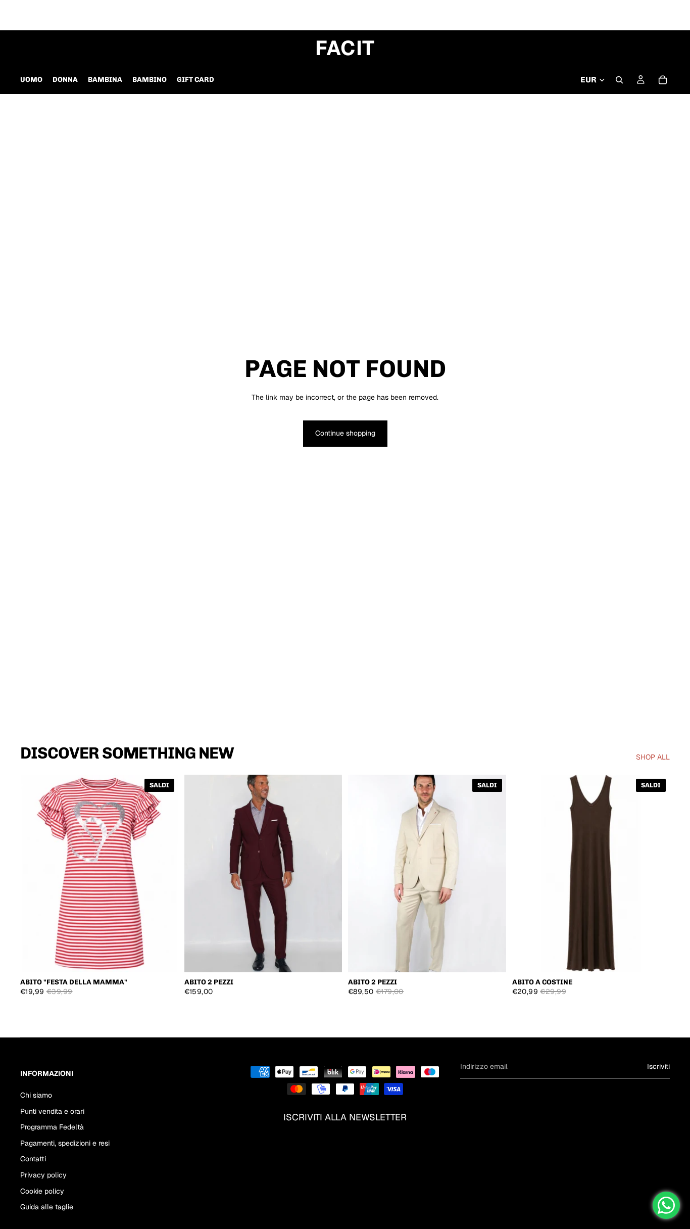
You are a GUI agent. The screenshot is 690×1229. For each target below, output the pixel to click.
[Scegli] (163, 957)
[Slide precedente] (199, 873)
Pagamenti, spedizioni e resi (65, 1143)
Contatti (33, 1158)
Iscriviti (658, 1066)
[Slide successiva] (327, 873)
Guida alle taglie (46, 1206)
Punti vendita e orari (52, 1110)
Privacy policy (43, 1174)
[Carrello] (663, 80)
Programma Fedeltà (52, 1126)
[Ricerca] (619, 80)
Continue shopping (345, 433)
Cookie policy (42, 1190)
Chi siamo (36, 1095)
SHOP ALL (653, 757)
